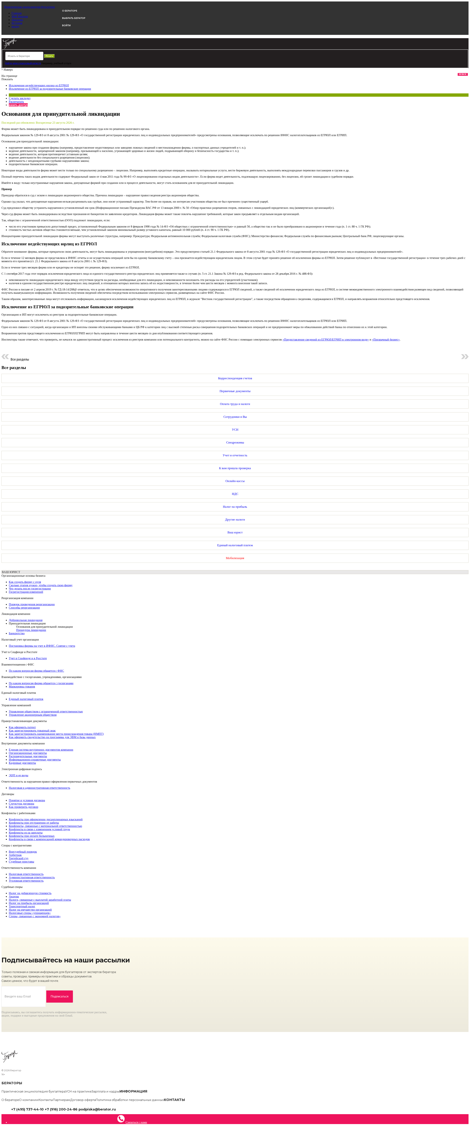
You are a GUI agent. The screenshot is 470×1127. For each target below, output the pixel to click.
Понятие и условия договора (27, 800)
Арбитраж (15, 855)
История (17, 23)
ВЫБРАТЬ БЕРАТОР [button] (73, 18)
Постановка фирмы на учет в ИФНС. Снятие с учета (42, 645)
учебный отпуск (62, 63)
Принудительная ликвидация (27, 623)
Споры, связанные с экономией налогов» (35, 916)
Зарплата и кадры (105, 1091)
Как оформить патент (22, 727)
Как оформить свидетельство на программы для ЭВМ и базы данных (52, 737)
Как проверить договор (23, 806)
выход (15, 26)
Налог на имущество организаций (30, 909)
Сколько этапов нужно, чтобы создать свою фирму (41, 585)
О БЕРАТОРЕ (69, 10)
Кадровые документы (22, 762)
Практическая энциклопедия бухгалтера (33, 1091)
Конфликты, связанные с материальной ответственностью (45, 826)
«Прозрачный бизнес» (386, 339)
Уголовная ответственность (26, 880)
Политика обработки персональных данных (130, 1100)
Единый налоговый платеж (26, 699)
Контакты (46, 1100)
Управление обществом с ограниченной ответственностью (46, 711)
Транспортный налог (22, 906)
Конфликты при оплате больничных (32, 835)
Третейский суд (18, 858)
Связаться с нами (136, 1122)
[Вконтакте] (120, 1109)
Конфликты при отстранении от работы (34, 822)
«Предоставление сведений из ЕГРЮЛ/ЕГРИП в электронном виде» (326, 339)
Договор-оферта (83, 1100)
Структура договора (21, 803)
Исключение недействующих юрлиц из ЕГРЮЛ (39, 85)
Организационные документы (28, 753)
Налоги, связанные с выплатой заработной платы (40, 899)
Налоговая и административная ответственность (39, 787)
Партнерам (61, 1100)
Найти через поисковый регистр (23, 63)
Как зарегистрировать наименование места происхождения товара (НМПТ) (56, 733)
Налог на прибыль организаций (29, 903)
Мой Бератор (20, 16)
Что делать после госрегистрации (30, 588)
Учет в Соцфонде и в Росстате (28, 658)
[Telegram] (117, 1109)
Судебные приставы (21, 861)
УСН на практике (78, 1091)
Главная (16, 13)
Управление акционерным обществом (33, 714)
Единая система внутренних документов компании (41, 749)
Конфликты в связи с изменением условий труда (39, 829)
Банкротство (17, 633)
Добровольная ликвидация (25, 620)
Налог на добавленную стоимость (30, 893)
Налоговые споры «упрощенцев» (30, 913)
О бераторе (10, 1100)
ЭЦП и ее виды (18, 775)
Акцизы (14, 896)
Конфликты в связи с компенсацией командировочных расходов (49, 839)
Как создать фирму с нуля (25, 582)
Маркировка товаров (22, 686)
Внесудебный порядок (23, 851)
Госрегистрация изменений (26, 591)
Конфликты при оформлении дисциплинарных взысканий (46, 819)
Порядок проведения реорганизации (32, 604)
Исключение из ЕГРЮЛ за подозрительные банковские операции (50, 88)
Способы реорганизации (24, 607)
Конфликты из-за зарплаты (26, 832)
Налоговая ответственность (26, 874)
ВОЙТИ (66, 25)
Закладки (17, 19)
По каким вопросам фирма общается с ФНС (36, 670)
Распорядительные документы (28, 756)
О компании (29, 1100)
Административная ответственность (32, 877)
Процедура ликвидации (31, 630)
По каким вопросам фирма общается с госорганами (41, 683)
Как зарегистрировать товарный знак (32, 730)
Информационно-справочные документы (35, 759)
